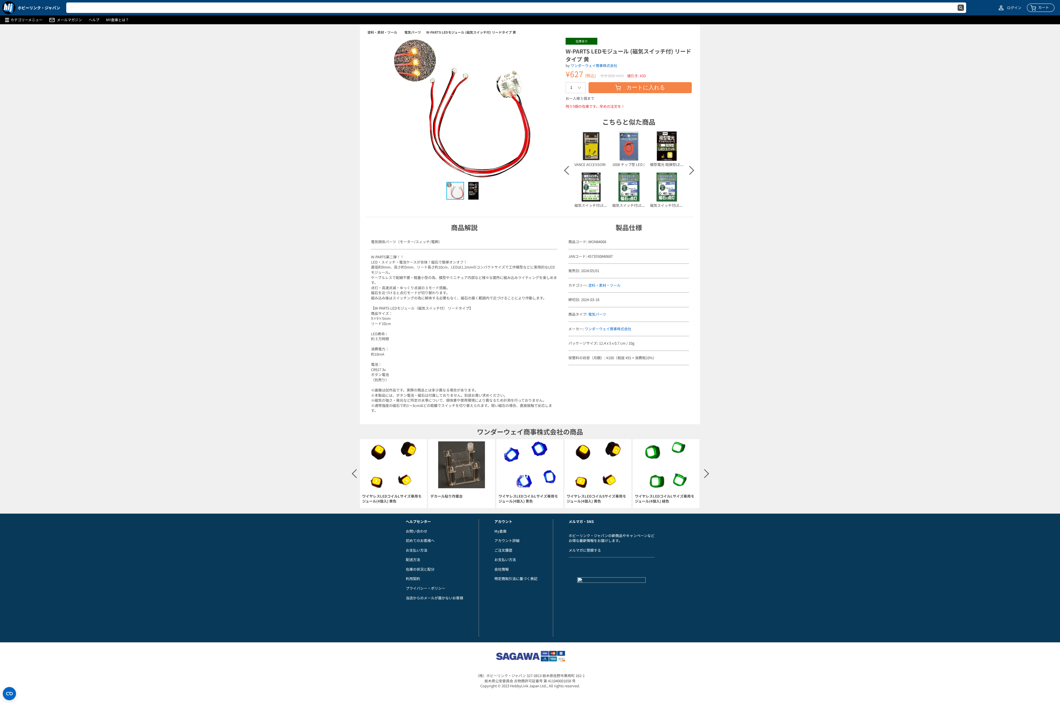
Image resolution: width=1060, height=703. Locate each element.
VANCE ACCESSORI (590, 164)
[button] (550, 48)
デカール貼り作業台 (446, 496)
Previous (568, 170)
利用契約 (413, 578)
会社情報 (501, 569)
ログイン (1014, 7)
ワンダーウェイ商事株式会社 (594, 65)
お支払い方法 (416, 550)
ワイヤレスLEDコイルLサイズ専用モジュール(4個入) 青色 (528, 499)
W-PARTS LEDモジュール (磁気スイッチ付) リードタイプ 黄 (471, 32)
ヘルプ (94, 19)
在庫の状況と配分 (420, 569)
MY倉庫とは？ (117, 19)
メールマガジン (69, 19)
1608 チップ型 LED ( (628, 164)
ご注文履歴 (503, 550)
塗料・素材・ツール (382, 32)
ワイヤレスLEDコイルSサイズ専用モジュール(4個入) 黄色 (596, 499)
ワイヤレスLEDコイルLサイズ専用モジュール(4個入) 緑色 (664, 499)
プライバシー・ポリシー (425, 588)
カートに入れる (645, 87)
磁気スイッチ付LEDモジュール (599, 205)
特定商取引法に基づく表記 (515, 578)
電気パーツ (412, 32)
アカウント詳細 (507, 540)
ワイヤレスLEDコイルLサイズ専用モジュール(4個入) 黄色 (392, 499)
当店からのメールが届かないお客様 (434, 597)
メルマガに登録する (585, 550)
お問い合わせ (416, 531)
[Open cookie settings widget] (9, 693)
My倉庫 (500, 531)
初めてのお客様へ (420, 540)
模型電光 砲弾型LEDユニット (673, 164)
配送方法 (413, 559)
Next (689, 170)
